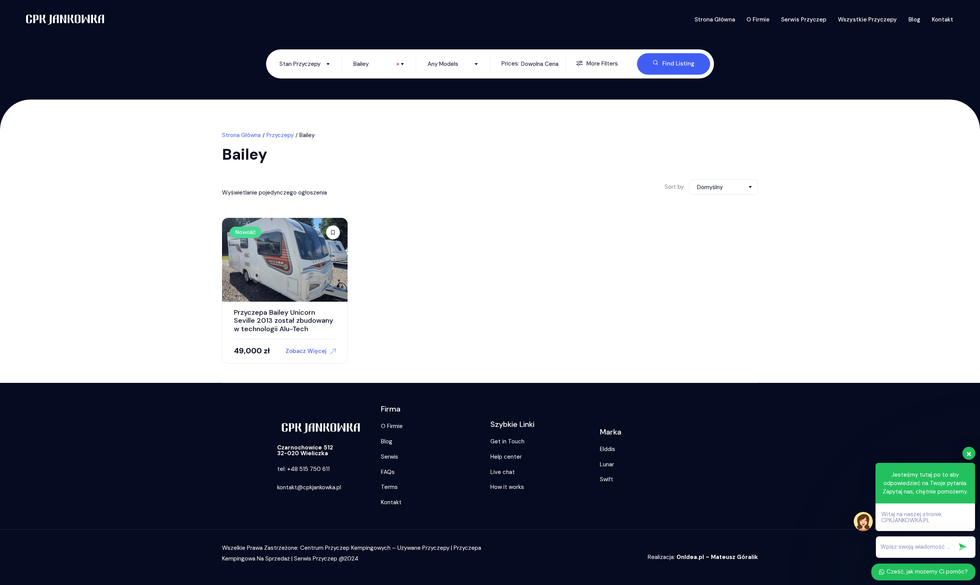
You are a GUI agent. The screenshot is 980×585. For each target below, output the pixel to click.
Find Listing (678, 63)
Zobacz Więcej (306, 351)
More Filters (602, 63)
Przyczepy (280, 135)
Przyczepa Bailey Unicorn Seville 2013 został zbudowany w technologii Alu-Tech (283, 320)
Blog (914, 19)
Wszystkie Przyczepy (867, 19)
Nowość (245, 232)
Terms (389, 487)
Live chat (502, 472)
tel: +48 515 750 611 (303, 469)
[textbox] (304, 64)
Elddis (607, 449)
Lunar (607, 464)
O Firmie (757, 19)
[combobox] (305, 64)
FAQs (388, 472)
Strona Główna (714, 19)
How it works (507, 487)
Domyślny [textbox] (710, 187)
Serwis (389, 457)
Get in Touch (507, 441)
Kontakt (942, 19)
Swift (606, 479)
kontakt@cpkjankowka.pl (309, 487)
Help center (506, 457)
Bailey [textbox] (376, 64)
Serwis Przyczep (803, 19)
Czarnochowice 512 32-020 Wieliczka (305, 450)
